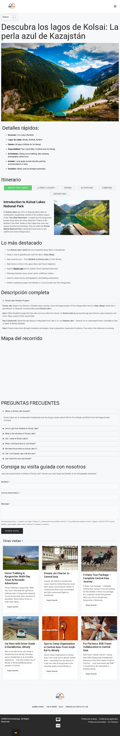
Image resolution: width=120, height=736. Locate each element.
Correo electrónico (10, 493)
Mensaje (5, 504)
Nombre (5, 482)
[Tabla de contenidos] (12, 17)
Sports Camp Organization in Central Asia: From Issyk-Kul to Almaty (60, 647)
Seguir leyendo (12, 607)
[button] (115, 6)
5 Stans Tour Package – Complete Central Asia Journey (97, 578)
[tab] (18, 187)
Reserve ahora (12, 531)
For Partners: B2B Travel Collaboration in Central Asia (97, 647)
